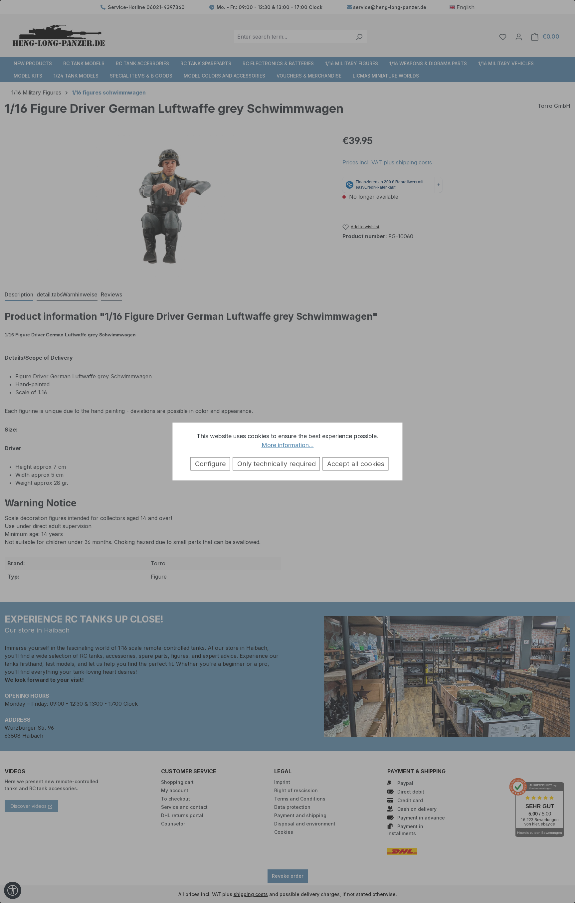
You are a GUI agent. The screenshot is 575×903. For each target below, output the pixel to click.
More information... (288, 445)
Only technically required (276, 464)
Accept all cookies (355, 464)
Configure (210, 464)
